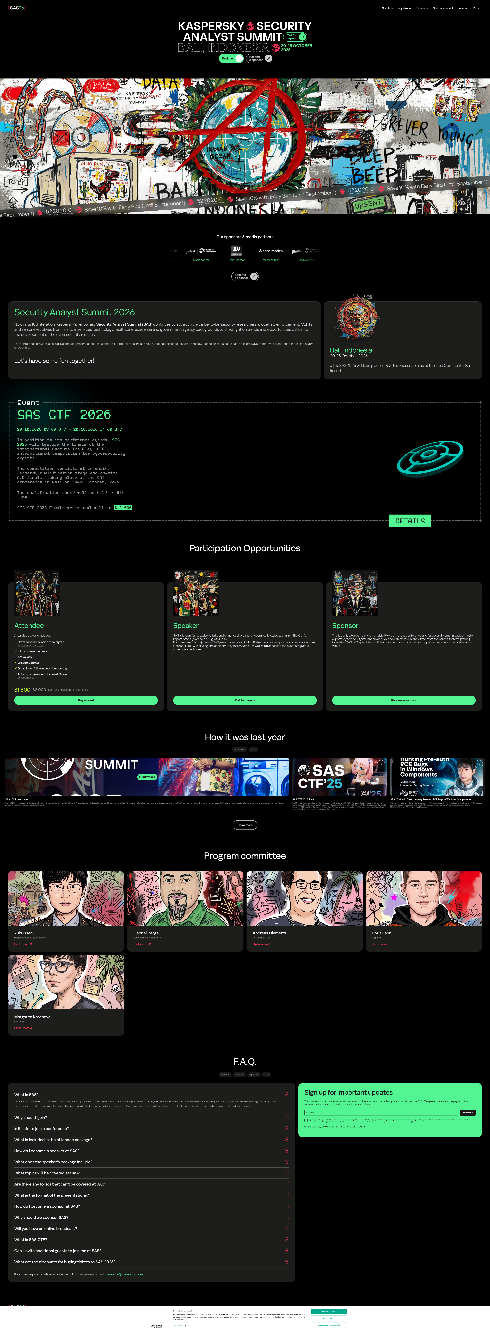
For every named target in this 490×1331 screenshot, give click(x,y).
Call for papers (245, 700)
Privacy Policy (327, 1122)
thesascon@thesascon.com (124, 1274)
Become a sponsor (404, 700)
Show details (178, 1326)
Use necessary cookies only (329, 1325)
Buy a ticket (86, 700)
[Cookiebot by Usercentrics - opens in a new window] (156, 1326)
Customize (327, 1318)
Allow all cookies (329, 1312)
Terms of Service (360, 1127)
